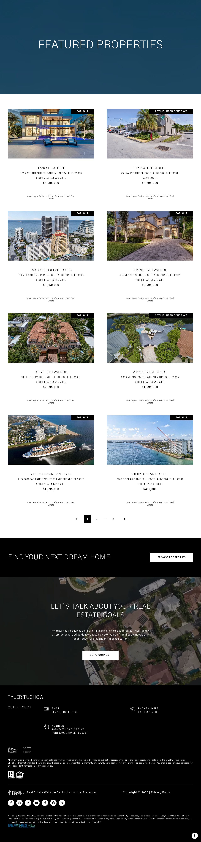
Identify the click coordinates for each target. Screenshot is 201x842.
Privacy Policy (161, 792)
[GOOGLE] (53, 803)
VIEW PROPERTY (51, 154)
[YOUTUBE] (36, 803)
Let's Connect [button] (100, 655)
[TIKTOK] (45, 803)
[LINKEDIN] (28, 803)
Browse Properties (172, 557)
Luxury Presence (84, 792)
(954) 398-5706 (148, 712)
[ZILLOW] (62, 803)
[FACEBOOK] (11, 803)
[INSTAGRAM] (19, 803)
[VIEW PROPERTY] (51, 151)
